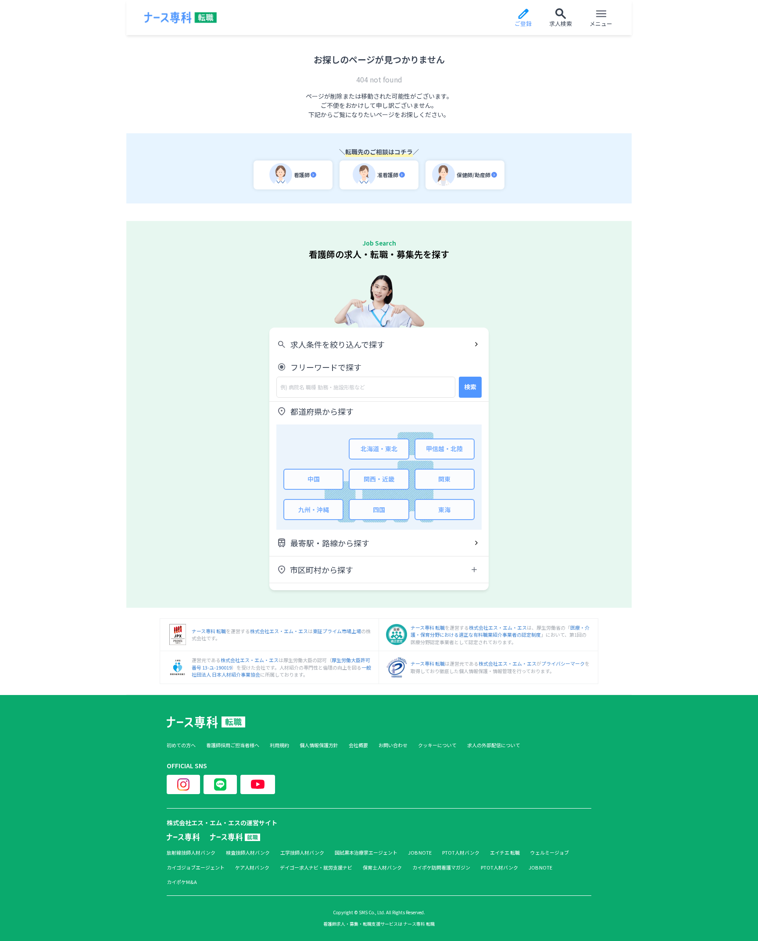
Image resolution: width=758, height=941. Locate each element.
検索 (470, 386)
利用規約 (279, 745)
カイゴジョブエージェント (196, 867)
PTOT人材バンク (460, 852)
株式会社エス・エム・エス (279, 630)
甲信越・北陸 (444, 448)
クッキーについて (437, 745)
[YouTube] (257, 784)
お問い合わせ (393, 745)
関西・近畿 (379, 478)
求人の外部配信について (493, 745)
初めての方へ (181, 745)
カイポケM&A (182, 882)
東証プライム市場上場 (337, 630)
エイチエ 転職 (505, 852)
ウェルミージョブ (549, 852)
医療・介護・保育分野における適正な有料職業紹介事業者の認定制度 (500, 631)
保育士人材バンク (382, 867)
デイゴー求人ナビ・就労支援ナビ (316, 867)
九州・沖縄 (313, 509)
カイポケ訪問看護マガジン (441, 867)
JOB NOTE (420, 852)
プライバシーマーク (563, 663)
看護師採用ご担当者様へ (232, 745)
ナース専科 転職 (209, 630)
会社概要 (358, 745)
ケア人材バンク (252, 867)
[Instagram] (183, 784)
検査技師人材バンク (248, 852)
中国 (313, 478)
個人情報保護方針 (319, 745)
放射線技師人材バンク (191, 852)
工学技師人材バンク (302, 852)
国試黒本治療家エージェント (366, 852)
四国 (379, 509)
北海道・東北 (379, 448)
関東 (444, 478)
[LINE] (220, 784)
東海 (444, 509)
